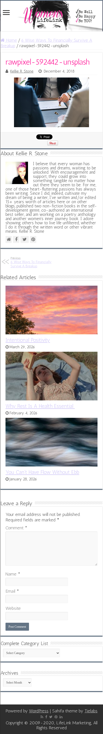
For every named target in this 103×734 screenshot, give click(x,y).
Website (13, 608)
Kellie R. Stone (22, 71)
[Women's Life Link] (51, 16)
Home (11, 40)
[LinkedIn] (61, 717)
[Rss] (42, 717)
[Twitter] (51, 717)
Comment (16, 528)
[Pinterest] (56, 717)
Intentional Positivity (28, 340)
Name (13, 574)
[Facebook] (46, 717)
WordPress (38, 711)
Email (12, 591)
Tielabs (91, 711)
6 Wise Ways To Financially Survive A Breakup (31, 262)
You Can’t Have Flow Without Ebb (42, 472)
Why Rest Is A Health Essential (40, 406)
